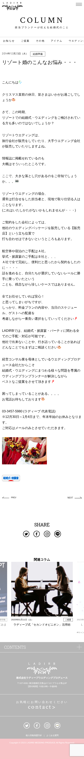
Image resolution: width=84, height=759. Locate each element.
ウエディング (44, 117)
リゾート (8, 117)
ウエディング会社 (67, 141)
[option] (42, 596)
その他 (40, 40)
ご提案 (25, 40)
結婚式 (26, 117)
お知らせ (9, 40)
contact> (42, 707)
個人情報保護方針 (34, 736)
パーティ (56, 330)
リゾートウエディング (18, 135)
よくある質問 (52, 736)
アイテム (57, 40)
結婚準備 (38, 54)
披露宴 (17, 256)
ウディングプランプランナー (23, 376)
